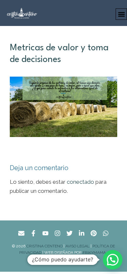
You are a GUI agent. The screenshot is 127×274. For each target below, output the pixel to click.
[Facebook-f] (33, 233)
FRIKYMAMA (95, 252)
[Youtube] (45, 233)
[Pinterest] (94, 233)
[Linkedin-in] (81, 233)
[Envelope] (21, 233)
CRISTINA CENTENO (44, 246)
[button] (121, 14)
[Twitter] (69, 233)
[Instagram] (57, 233)
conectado (80, 182)
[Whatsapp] (106, 233)
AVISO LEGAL (77, 246)
